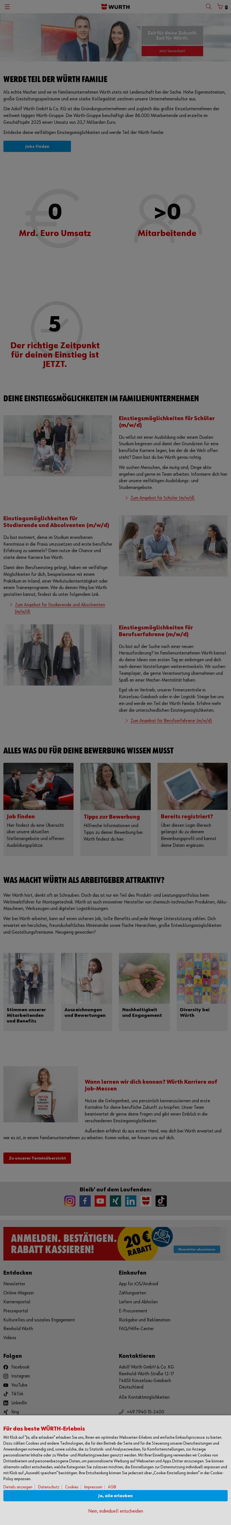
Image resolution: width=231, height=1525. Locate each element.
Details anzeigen (17, 1487)
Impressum (93, 1487)
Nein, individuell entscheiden (115, 1511)
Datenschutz (48, 1487)
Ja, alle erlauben (115, 1496)
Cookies (72, 1487)
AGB (112, 1487)
